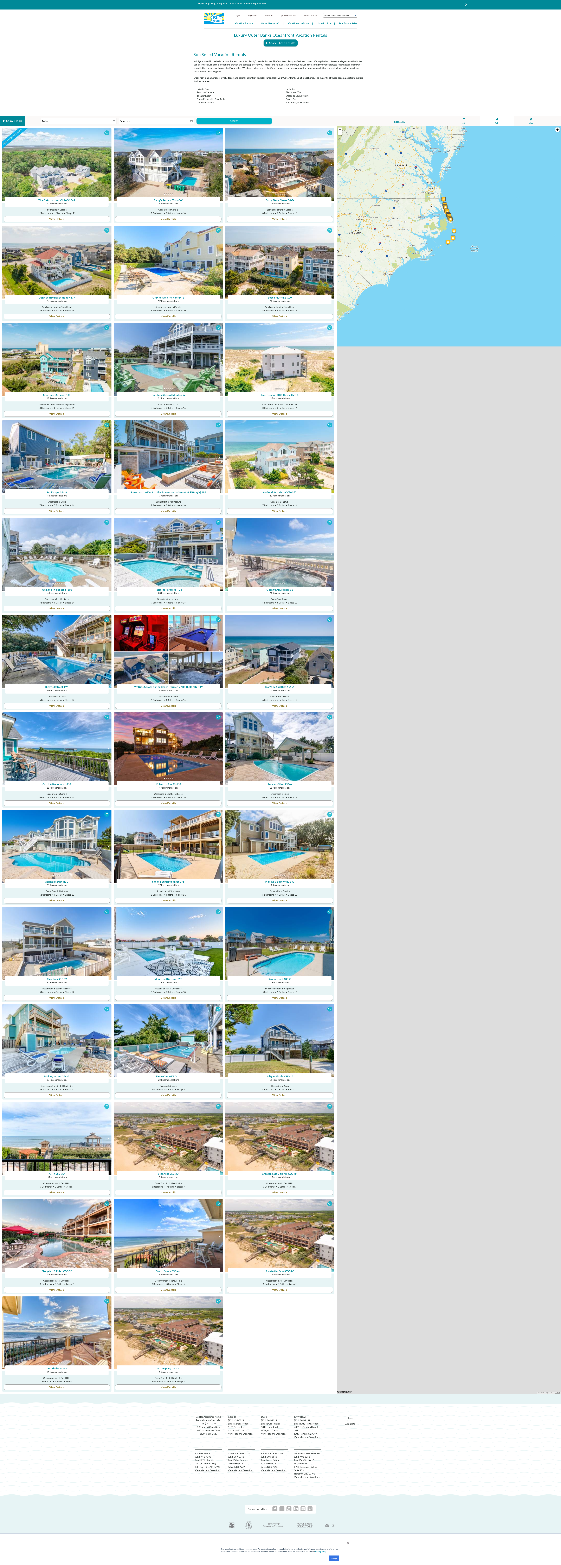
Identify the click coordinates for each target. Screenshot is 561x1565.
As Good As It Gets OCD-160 (280, 492)
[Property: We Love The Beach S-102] (454, 231)
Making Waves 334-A (56, 1076)
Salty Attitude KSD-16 (279, 1076)
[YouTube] (288, 1508)
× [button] (347, 1542)
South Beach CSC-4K (168, 1271)
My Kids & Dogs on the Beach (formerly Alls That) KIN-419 (168, 686)
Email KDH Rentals (204, 1460)
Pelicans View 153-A (280, 784)
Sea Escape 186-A (56, 492)
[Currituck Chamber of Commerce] (273, 1525)
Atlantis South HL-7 (57, 881)
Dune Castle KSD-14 (168, 1076)
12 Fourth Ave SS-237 (168, 784)
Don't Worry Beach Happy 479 (57, 297)
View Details (56, 218)
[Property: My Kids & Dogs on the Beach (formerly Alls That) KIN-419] (453, 238)
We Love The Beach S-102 (56, 589)
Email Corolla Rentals (239, 1423)
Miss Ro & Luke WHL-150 (280, 881)
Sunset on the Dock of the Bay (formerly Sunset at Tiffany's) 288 (168, 492)
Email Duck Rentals (270, 1423)
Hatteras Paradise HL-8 (168, 589)
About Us (350, 1423)
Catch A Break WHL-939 (57, 784)
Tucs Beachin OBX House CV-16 (279, 394)
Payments (252, 15)
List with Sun (324, 23)
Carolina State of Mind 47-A (168, 394)
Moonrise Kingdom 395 (168, 979)
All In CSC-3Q (57, 1173)
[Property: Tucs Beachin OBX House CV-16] (443, 199)
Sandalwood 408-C (280, 979)
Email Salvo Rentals (237, 1460)
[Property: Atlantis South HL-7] (447, 242)
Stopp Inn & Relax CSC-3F (57, 1271)
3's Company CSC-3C (168, 1368)
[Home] (214, 18)
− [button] (340, 133)
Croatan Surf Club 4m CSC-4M (280, 1173)
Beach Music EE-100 (280, 297)
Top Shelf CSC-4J (57, 1368)
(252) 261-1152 (302, 1420)
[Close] (465, 4)
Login (237, 15)
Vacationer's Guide (298, 23)
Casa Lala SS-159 (57, 979)
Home (350, 1417)
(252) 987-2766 (236, 1456)
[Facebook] (274, 1508)
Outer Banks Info (270, 23)
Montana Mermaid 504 (56, 394)
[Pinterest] (310, 1508)
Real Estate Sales (348, 23)
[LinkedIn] (296, 1508)
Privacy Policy (320, 1551)
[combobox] (340, 15)
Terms (557, 1393)
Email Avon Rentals (270, 1460)
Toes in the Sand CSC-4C (280, 1271)
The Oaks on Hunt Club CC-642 (56, 200)
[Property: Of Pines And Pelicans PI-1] (445, 207)
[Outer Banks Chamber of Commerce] (249, 1525)
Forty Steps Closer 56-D (280, 200)
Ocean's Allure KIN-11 (279, 589)
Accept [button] (334, 1558)
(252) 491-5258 (302, 1456)
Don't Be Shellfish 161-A (279, 686)
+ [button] (340, 129)
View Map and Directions (240, 1433)
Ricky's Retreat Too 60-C (168, 200)
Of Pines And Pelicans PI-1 (168, 297)
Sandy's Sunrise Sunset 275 (168, 881)
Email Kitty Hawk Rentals (307, 1423)
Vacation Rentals (244, 23)
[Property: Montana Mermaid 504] (450, 219)
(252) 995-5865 (269, 1456)
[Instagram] (303, 1508)
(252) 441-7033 (203, 1456)
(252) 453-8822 (236, 1420)
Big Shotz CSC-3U (168, 1173)
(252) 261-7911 (269, 1420)
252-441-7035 (310, 15)
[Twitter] (281, 1508)
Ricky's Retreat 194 (56, 686)
